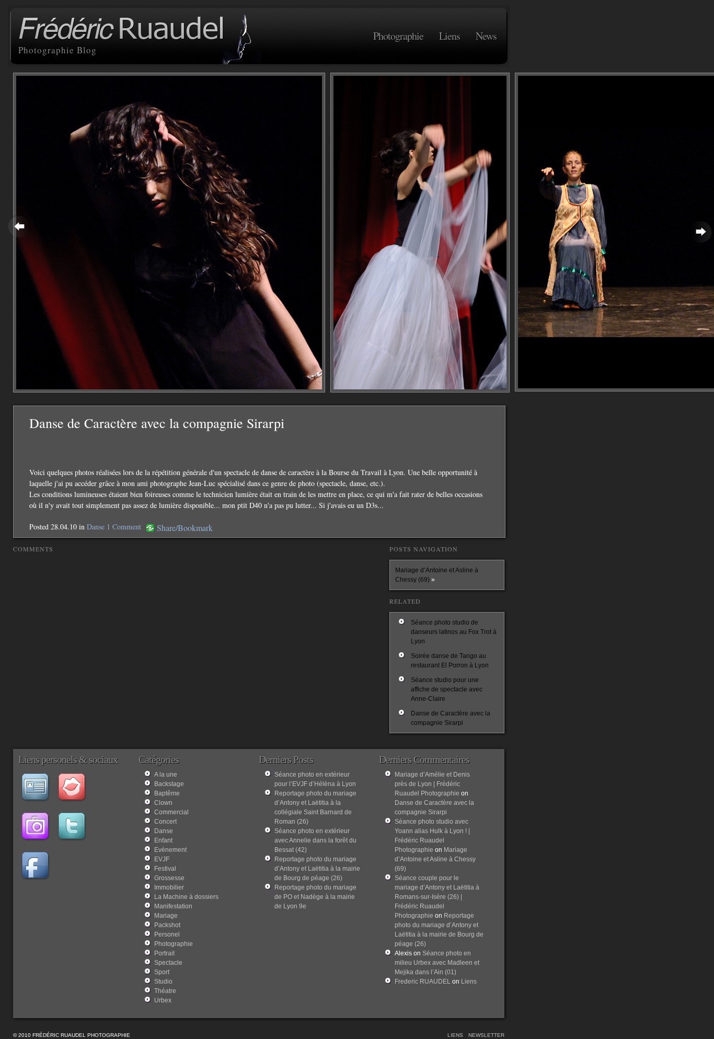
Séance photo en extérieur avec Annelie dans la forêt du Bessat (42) (315, 840)
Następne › (700, 231)
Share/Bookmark (185, 528)
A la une (165, 774)
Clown (163, 802)
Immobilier (169, 887)
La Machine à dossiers (186, 897)
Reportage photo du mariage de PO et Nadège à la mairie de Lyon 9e (315, 897)
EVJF (161, 859)
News (486, 36)
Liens (449, 36)
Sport (161, 972)
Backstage (169, 784)
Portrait (164, 953)
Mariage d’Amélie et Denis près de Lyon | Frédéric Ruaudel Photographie (432, 784)
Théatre (165, 991)
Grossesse (169, 878)
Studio (163, 981)
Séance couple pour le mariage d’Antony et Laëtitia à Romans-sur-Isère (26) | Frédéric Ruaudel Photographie (437, 896)
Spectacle (168, 962)
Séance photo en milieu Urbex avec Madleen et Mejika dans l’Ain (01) (437, 963)
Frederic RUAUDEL (423, 981)
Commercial (171, 812)
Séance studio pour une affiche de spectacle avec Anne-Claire (446, 689)
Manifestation (173, 906)
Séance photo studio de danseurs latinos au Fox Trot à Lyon (454, 632)
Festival (165, 868)
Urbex (162, 1000)
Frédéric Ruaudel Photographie (123, 30)
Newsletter (486, 1035)
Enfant (163, 840)
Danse (96, 527)
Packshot (167, 925)
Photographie (398, 36)
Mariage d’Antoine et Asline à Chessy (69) (435, 859)
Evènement (170, 849)
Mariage (166, 915)
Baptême (167, 793)
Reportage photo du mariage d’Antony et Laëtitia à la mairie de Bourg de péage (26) (317, 869)
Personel (167, 934)
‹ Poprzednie (19, 226)
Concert (165, 821)
